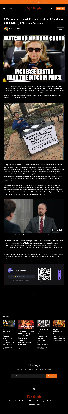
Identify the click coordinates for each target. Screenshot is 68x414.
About (10, 8)
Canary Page (41, 401)
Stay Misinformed (14, 401)
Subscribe (60, 8)
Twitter (24, 401)
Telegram (32, 401)
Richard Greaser (14, 28)
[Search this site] (46, 8)
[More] (15, 8)
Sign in (52, 8)
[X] (34, 389)
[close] (66, 2)
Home (4, 8)
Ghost (38, 404)
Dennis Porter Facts (53, 401)
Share (60, 29)
